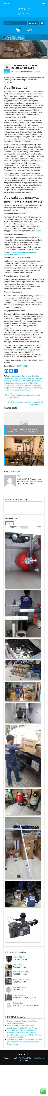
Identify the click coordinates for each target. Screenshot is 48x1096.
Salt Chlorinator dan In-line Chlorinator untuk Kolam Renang (24, 402)
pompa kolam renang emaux (14, 387)
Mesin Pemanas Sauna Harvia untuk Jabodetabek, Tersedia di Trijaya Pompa (22, 1026)
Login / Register (23, 14)
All (9, 523)
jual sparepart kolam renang (14, 383)
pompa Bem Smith (17, 385)
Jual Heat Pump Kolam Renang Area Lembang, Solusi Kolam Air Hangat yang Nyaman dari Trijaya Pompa (24, 1041)
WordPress (23, 1058)
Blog (6, 73)
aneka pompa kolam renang (20, 376)
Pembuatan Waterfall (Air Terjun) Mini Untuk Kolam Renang (24, 395)
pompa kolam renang (33, 385)
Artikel (37, 72)
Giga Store (38, 1058)
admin (16, 72)
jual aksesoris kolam (17, 380)
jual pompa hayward (33, 380)
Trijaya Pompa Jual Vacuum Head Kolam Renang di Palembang (22, 1022)
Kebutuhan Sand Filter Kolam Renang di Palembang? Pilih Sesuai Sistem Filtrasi (22, 1031)
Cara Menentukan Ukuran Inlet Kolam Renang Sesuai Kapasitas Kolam (24, 1036)
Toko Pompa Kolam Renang (20, 390)
